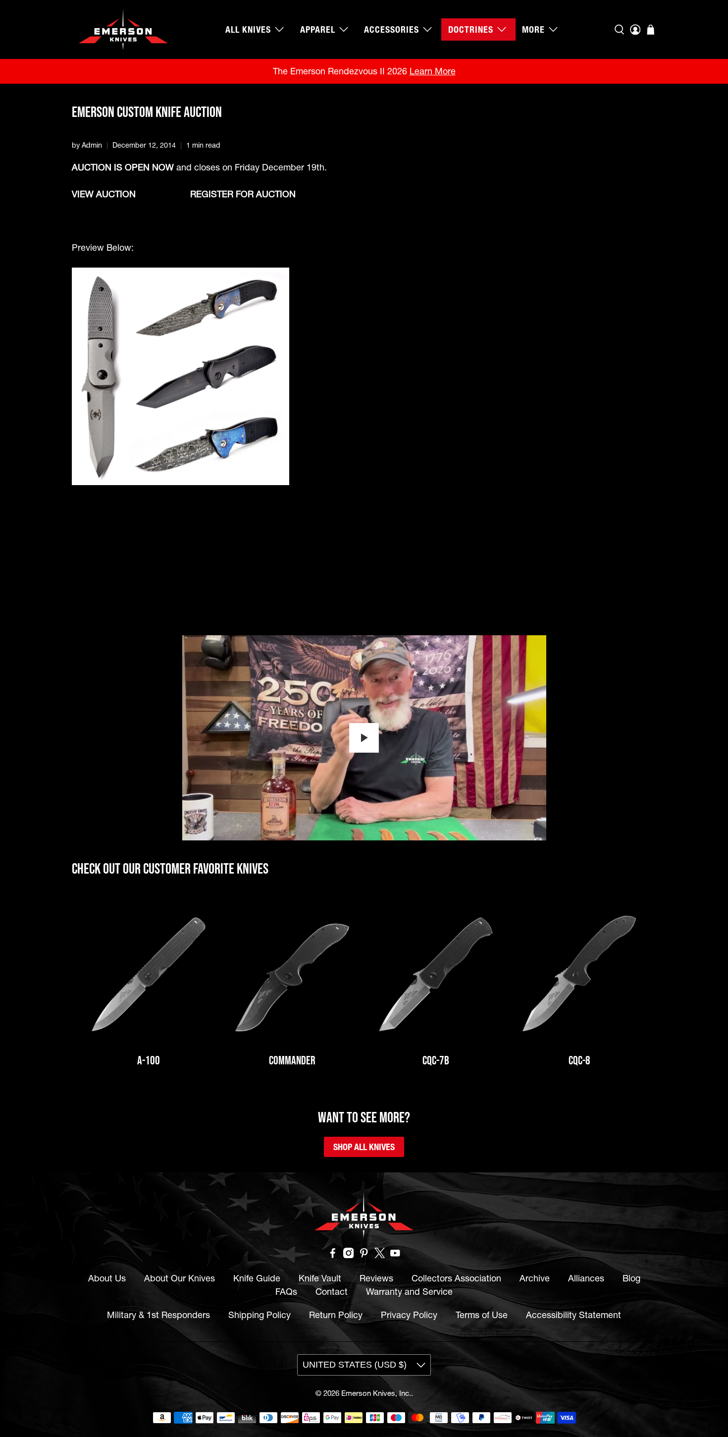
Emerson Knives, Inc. (376, 1393)
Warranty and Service (409, 1291)
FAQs (286, 1291)
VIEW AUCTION (104, 194)
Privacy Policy (409, 1315)
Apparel (317, 29)
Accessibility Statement (573, 1315)
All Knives (248, 29)
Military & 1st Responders (158, 1315)
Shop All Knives (364, 1147)
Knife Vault (320, 1278)
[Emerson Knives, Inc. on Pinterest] (364, 1255)
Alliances (586, 1278)
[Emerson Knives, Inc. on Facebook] (332, 1255)
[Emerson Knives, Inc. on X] (379, 1255)
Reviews (376, 1278)
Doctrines (470, 29)
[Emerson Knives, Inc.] (123, 29)
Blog (631, 1278)
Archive (535, 1278)
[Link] (148, 975)
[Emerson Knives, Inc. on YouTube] (395, 1255)
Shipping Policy (259, 1315)
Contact (331, 1291)
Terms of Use (482, 1315)
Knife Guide (256, 1278)
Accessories (391, 29)
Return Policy (336, 1315)
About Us (107, 1278)
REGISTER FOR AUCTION (243, 194)
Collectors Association (456, 1278)
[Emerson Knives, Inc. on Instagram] (348, 1255)
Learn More (433, 71)
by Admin (87, 145)
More (533, 29)
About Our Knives (179, 1278)
